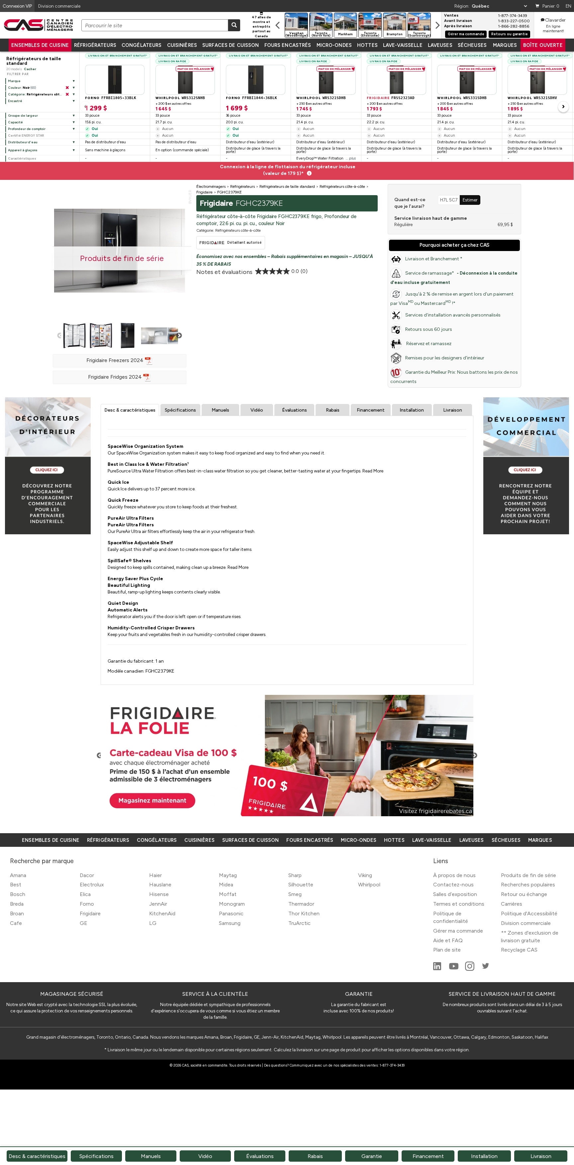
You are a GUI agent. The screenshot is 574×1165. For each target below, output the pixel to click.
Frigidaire (90, 913)
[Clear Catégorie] (67, 94)
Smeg (295, 894)
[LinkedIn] (437, 969)
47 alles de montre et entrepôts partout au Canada (261, 26)
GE (83, 923)
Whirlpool (369, 884)
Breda (17, 904)
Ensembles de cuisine (40, 45)
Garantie (371, 1156)
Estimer (470, 199)
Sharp (295, 875)
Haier (155, 875)
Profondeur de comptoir (27, 129)
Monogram (232, 904)
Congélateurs (142, 45)
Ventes (451, 16)
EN (568, 6)
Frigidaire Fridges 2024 (115, 377)
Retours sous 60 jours (428, 329)
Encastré (15, 101)
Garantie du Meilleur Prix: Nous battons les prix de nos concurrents (454, 376)
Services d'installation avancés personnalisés (453, 315)
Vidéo (256, 410)
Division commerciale (526, 923)
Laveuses (440, 45)
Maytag (228, 875)
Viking (365, 875)
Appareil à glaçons (23, 150)
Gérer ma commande (466, 34)
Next (179, 335)
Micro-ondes (334, 45)
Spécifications (180, 410)
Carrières (511, 904)
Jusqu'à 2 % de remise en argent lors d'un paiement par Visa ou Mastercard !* (452, 298)
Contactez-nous (453, 884)
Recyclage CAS (519, 950)
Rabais (332, 410)
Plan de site (447, 950)
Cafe (16, 923)
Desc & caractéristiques (129, 410)
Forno (87, 904)
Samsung (229, 923)
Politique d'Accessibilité (529, 913)
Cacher (30, 69)
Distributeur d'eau (23, 142)
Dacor (87, 875)
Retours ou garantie (509, 34)
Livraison (452, 410)
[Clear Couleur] (67, 88)
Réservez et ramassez (428, 343)
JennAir (158, 904)
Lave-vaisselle (403, 45)
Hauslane (160, 884)
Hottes (367, 45)
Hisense (159, 894)
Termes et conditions (458, 904)
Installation (412, 410)
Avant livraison (458, 21)
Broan (17, 913)
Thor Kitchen (304, 913)
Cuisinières (182, 45)
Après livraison (458, 26)
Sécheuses (472, 45)
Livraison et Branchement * (433, 259)
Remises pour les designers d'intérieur (444, 358)
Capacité (15, 122)
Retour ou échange (524, 894)
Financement (371, 410)
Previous (60, 335)
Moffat (228, 894)
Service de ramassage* (454, 277)
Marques (505, 45)
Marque (14, 81)
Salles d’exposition (455, 894)
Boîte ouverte (543, 45)
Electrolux (92, 884)
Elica (85, 894)
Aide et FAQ (448, 940)
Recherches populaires (528, 884)
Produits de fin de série (528, 875)
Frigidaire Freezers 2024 (115, 360)
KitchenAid (162, 913)
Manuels (220, 410)
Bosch (17, 894)
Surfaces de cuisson (230, 45)
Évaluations (294, 410)
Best (15, 884)
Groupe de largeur (23, 115)
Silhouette (300, 884)
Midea (226, 884)
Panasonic (231, 913)
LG (152, 923)
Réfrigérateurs (95, 45)
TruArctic (299, 923)
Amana (18, 875)
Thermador (301, 904)
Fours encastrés (287, 45)
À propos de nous (454, 875)
